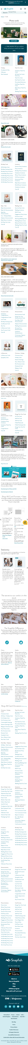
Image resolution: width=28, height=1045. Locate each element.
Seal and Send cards (7, 277)
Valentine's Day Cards (6, 793)
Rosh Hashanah (4, 74)
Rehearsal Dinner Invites (20, 223)
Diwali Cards (4, 810)
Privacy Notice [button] (14, 1027)
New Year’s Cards (5, 739)
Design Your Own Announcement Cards (20, 317)
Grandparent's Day (5, 70)
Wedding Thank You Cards (21, 91)
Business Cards (18, 935)
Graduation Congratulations (4, 314)
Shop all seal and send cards (7, 296)
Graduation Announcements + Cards (6, 415)
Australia (22, 1016)
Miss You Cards (18, 886)
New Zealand (14, 1018)
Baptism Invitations (19, 815)
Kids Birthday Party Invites (5, 861)
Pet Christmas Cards (19, 364)
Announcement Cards (20, 314)
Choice (2, 650)
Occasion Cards (4, 312)
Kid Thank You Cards (5, 222)
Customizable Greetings (6, 722)
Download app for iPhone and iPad (8, 489)
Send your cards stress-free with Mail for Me (13, 388)
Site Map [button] (14, 1022)
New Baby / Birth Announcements (19, 320)
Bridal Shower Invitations (20, 185)
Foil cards (4, 109)
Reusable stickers (6, 569)
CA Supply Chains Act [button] (14, 1032)
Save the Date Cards (19, 208)
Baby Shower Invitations (20, 183)
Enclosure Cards (18, 216)
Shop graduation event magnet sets (9, 259)
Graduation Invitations (20, 173)
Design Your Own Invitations (5, 832)
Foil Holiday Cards (5, 718)
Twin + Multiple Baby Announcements (6, 759)
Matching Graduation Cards (20, 800)
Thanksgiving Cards (5, 817)
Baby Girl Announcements (7, 210)
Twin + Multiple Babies (6, 216)
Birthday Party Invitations (7, 171)
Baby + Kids (3, 206)
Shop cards (14, 41)
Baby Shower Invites (5, 849)
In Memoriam (4, 353)
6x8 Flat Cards (18, 418)
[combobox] (14, 12)
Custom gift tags (18, 569)
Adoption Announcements (7, 218)
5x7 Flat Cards (18, 416)
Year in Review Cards (19, 361)
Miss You (3, 326)
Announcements (18, 312)
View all (17, 370)
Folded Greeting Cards (20, 425)
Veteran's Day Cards (5, 814)
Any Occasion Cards (5, 330)
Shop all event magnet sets (7, 260)
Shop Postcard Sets (6, 543)
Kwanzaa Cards (4, 733)
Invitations (17, 164)
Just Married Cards (19, 756)
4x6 (10, 525)
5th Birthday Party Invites (7, 182)
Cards (6, 17)
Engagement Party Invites (21, 214)
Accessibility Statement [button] (14, 1035)
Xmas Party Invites (5, 728)
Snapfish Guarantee (19, 684)
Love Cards (3, 319)
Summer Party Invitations (21, 166)
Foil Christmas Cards (6, 720)
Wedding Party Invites (6, 918)
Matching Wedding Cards (21, 218)
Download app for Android (7, 492)
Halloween (3, 72)
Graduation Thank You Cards (20, 71)
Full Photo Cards (19, 430)
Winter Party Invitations (20, 175)
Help (14, 986)
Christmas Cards (19, 355)
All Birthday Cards (5, 167)
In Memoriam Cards (5, 328)
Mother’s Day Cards (5, 800)
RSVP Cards (18, 212)
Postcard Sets (5, 518)
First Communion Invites (20, 812)
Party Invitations (18, 168)
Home (2, 17)
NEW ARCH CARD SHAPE (7, 140)
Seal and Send (18, 907)
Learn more (3, 398)
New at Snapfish (14, 981)
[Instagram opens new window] (11, 1006)
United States (15, 1016)
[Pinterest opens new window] (15, 1006)
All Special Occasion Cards (19, 872)
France (13, 1014)
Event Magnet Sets (19, 920)
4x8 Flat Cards (18, 420)
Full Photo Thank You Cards (20, 85)
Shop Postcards (4, 463)
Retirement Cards (19, 888)
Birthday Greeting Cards (6, 169)
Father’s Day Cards (5, 802)
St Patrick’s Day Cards (6, 795)
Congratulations (4, 428)
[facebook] (6, 1006)
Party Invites (4, 905)
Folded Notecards (19, 422)
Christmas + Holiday (19, 353)
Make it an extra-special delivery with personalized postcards (12, 450)
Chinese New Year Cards (6, 791)
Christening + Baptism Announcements (20, 335)
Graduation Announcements (18, 332)
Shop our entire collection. (6, 663)
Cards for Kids (18, 881)
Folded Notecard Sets (20, 918)
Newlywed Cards (19, 366)
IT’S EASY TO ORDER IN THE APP (9, 480)
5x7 (3, 526)
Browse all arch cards (6, 147)
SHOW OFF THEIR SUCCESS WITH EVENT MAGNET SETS (12, 245)
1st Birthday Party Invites (7, 173)
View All (17, 189)
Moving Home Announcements (18, 328)
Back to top (24, 706)
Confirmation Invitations (20, 824)
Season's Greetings (19, 359)
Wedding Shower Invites (20, 220)
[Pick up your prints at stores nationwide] (7, 998)
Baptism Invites (4, 845)
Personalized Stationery (20, 82)
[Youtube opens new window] (19, 1006)
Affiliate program (14, 988)
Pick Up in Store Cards (20, 937)
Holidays (3, 68)
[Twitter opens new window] (23, 1006)
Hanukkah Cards (4, 735)
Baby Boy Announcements (4, 213)
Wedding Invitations (19, 210)
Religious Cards (18, 368)
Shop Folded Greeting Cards (19, 535)
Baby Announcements (6, 208)
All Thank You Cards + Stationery (20, 75)
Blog (14, 984)
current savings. (4, 694)
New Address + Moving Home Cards (20, 890)
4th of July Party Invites (6, 945)
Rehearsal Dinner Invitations (19, 773)
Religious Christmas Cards (7, 726)
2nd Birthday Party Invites (7, 175)
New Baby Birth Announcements (4, 750)
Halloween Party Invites (6, 864)
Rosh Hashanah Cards (6, 808)
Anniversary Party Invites (6, 839)
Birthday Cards (4, 164)
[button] (1, 8)
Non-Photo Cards (19, 926)
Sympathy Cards (4, 357)
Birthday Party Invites (6, 930)
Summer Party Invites (6, 911)
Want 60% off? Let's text (14, 991)
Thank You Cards (18, 68)
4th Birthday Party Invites (7, 180)
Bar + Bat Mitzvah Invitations (19, 817)
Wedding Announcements (21, 326)
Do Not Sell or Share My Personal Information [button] (14, 1037)
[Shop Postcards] (14, 442)
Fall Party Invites (5, 913)
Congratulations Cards (6, 317)
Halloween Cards (5, 812)
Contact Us (17, 701)
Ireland (18, 1014)
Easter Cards (4, 797)
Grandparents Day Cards (6, 806)
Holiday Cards (18, 357)
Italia (22, 1014)
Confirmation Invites (5, 847)
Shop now (17, 3)
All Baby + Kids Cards (6, 745)
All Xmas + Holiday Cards (7, 716)
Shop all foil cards (5, 123)
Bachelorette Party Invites (19, 751)
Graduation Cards (19, 790)
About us (14, 979)
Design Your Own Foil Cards (20, 427)
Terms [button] (14, 1024)
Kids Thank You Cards (20, 80)
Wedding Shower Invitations (19, 780)
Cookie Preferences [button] (13, 1029)
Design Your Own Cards (20, 414)
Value (2, 684)
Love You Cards (18, 883)
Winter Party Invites (5, 907)
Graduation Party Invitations (5, 422)
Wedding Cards (18, 206)
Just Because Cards (5, 323)
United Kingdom (6, 1016)
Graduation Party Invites (6, 915)
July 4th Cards (4, 804)
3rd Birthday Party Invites (7, 178)
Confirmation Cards (19, 808)
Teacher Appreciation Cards (20, 896)
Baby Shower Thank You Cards (20, 88)
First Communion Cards (20, 810)
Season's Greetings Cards (6, 724)
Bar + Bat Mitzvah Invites (7, 858)
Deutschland (7, 1014)
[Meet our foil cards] (14, 100)
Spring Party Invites (5, 909)
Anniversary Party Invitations (19, 180)
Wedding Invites (18, 754)
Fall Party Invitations (19, 177)
